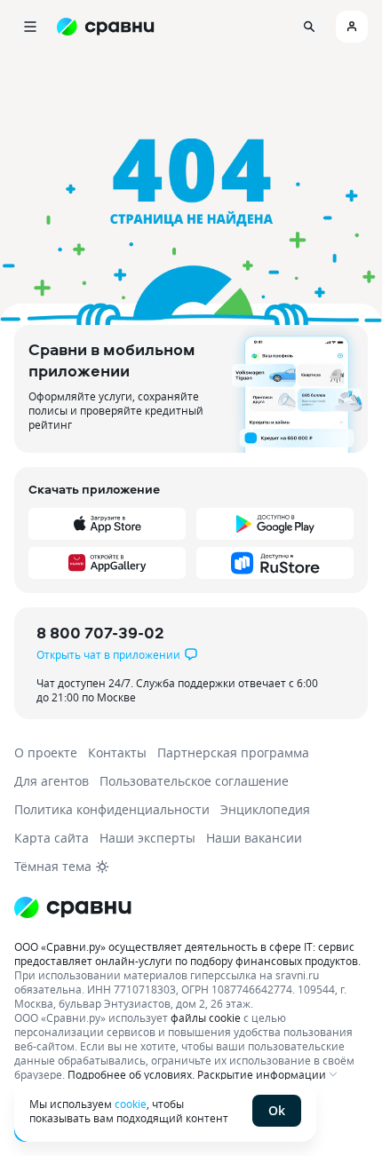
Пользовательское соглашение (194, 780)
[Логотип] (191, 907)
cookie (131, 1104)
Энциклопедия (265, 809)
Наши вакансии (254, 837)
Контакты (117, 752)
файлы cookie (206, 1017)
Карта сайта (51, 837)
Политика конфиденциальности (112, 809)
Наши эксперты (147, 837)
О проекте (45, 752)
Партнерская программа (233, 752)
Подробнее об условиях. (131, 1074)
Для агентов (51, 780)
